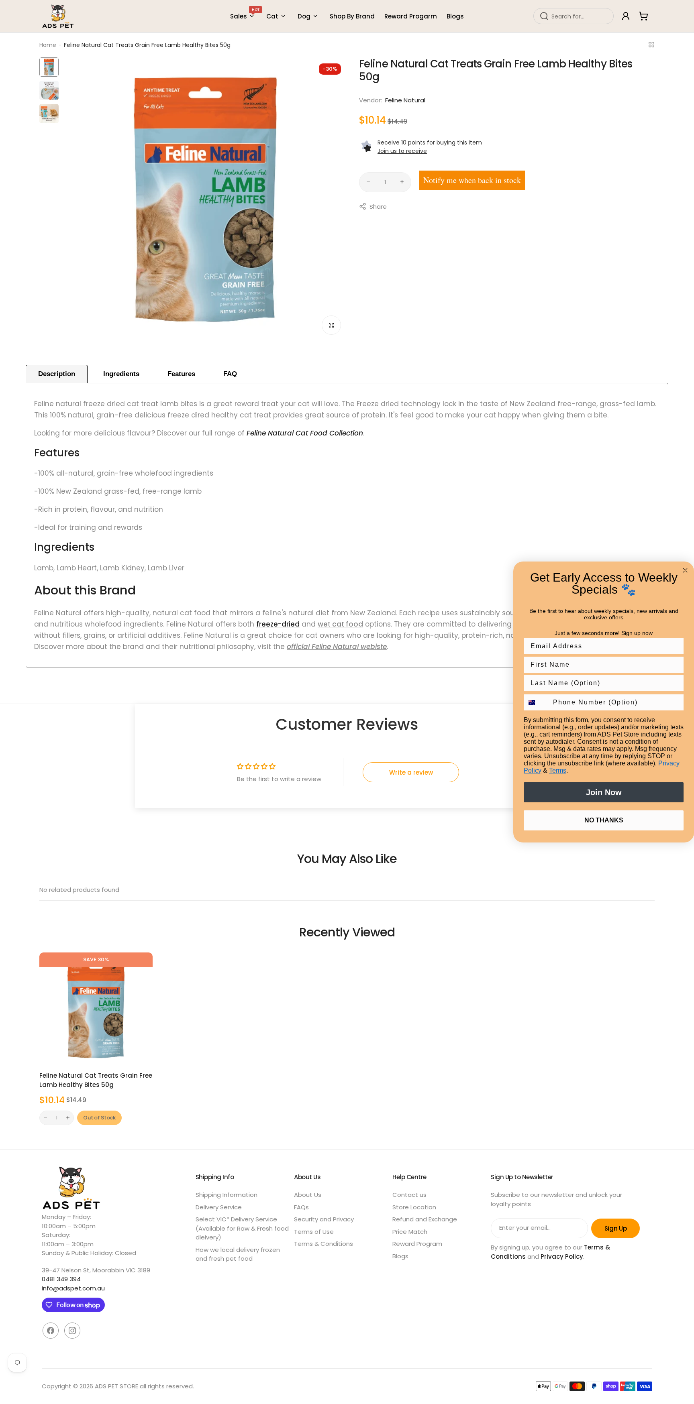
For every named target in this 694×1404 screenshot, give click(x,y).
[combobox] (573, 16)
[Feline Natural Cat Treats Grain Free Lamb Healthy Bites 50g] (96, 1009)
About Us (307, 1194)
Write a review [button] (411, 772)
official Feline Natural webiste (337, 646)
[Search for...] (544, 16)
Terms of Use (314, 1231)
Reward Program (417, 1243)
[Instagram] (72, 1330)
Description (56, 374)
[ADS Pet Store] (58, 16)
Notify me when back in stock (472, 180)
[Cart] (643, 16)
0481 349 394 (61, 1279)
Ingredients (121, 374)
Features (181, 374)
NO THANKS (603, 820)
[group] (205, 199)
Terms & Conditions (323, 1243)
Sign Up (615, 1228)
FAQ (230, 374)
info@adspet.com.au (73, 1288)
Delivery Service (219, 1207)
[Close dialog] (685, 570)
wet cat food (340, 624)
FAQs (301, 1207)
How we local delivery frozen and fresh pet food (238, 1254)
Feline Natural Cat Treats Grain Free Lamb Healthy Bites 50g (95, 1080)
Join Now (604, 792)
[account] (626, 16)
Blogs (400, 1256)
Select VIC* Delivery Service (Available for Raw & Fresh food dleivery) (242, 1228)
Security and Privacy (324, 1219)
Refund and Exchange (424, 1219)
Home (47, 45)
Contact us (409, 1194)
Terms (557, 770)
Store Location (414, 1207)
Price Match (409, 1231)
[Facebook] (50, 1330)
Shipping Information (226, 1194)
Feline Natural (405, 100)
